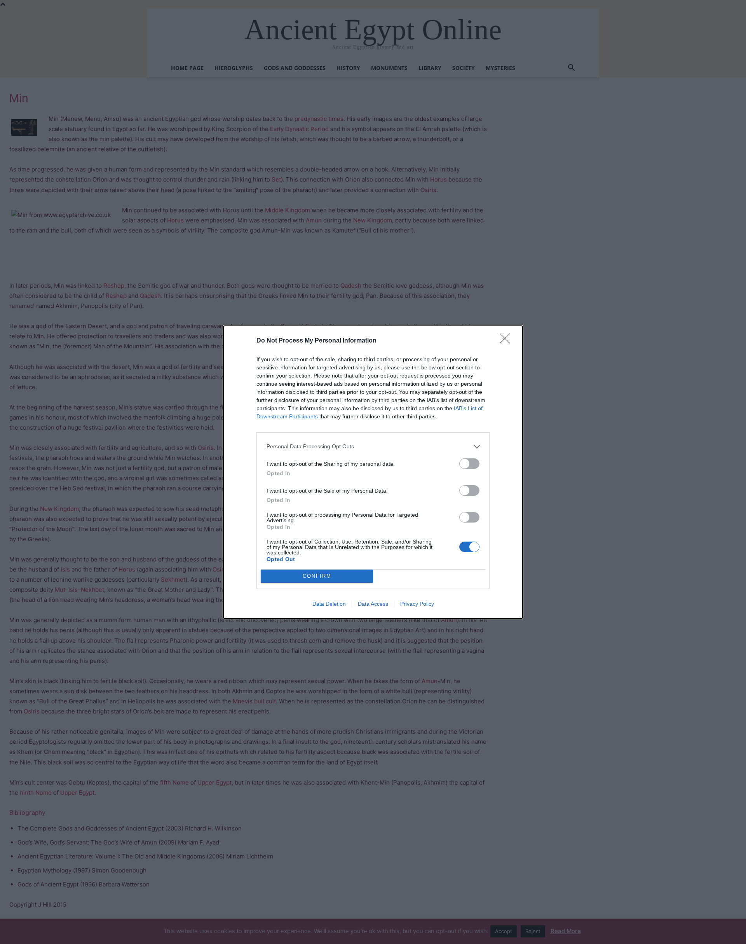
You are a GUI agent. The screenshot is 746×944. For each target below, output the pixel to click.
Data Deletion (329, 604)
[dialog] (373, 472)
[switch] (469, 463)
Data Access (373, 604)
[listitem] (373, 446)
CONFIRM (317, 576)
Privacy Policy (417, 604)
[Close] (507, 341)
